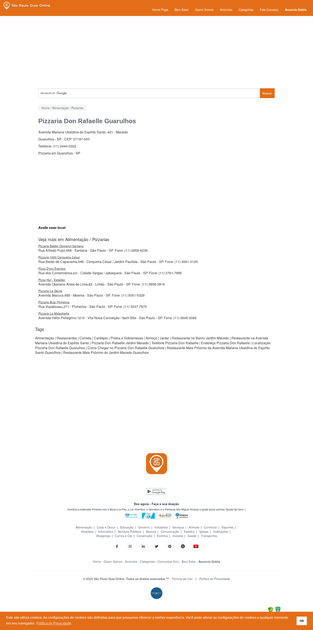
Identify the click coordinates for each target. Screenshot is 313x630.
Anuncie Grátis (296, 9)
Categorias (246, 9)
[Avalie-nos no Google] (182, 545)
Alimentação (84, 527)
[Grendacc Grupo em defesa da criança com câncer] (165, 515)
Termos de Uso (182, 579)
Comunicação (170, 531)
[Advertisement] (156, 52)
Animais (194, 527)
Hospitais (87, 531)
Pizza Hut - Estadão (51, 280)
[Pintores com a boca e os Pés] (131, 515)
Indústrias (161, 527)
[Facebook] (116, 545)
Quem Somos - (114, 561)
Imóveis (177, 536)
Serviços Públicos (129, 531)
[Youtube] (196, 545)
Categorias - (148, 561)
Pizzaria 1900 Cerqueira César (59, 257)
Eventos (162, 536)
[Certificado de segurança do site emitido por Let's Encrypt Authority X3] (278, 609)
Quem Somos (204, 9)
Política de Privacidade (214, 579)
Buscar (267, 93)
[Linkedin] (145, 545)
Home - (98, 561)
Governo (144, 527)
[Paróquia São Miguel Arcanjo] (181, 515)
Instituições (220, 531)
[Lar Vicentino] (148, 515)
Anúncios (226, 9)
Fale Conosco (269, 9)
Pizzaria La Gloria (50, 291)
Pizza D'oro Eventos (51, 268)
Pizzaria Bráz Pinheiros (53, 302)
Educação (127, 527)
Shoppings (103, 536)
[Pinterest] (169, 545)
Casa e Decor (106, 527)
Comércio (210, 527)
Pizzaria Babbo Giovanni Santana (60, 246)
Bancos (151, 531)
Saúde (192, 536)
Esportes (228, 527)
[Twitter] (156, 545)
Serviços (178, 527)
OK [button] (302, 621)
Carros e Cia (123, 536)
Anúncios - (132, 561)
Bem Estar (182, 9)
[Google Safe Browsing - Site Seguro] (270, 609)
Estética (189, 531)
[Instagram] (130, 545)
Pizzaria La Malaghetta (53, 313)
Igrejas (203, 531)
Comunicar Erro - (169, 561)
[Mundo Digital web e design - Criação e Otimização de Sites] (156, 592)
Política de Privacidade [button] (53, 623)
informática (105, 531)
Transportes (209, 536)
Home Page (160, 9)
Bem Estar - (190, 561)
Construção (144, 536)
